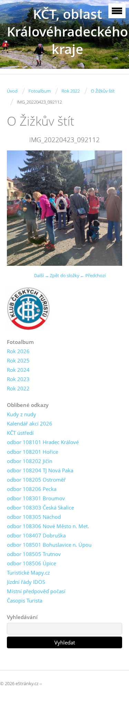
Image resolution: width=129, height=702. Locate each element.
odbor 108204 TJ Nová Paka (40, 470)
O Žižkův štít (103, 91)
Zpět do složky (64, 275)
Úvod (12, 91)
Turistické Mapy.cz (28, 572)
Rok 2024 (18, 369)
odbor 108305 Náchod (34, 516)
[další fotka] (111, 208)
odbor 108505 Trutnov (34, 554)
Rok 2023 (18, 379)
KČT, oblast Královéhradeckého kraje (67, 31)
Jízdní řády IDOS (26, 581)
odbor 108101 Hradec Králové (43, 442)
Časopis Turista (24, 600)
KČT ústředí (20, 432)
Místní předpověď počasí (36, 591)
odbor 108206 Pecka (31, 488)
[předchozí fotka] (18, 208)
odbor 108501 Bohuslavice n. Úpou (49, 544)
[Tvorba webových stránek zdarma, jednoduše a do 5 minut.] (41, 684)
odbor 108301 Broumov (36, 498)
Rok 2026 (18, 351)
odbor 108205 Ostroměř (36, 479)
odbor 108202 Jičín (29, 461)
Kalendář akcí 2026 (29, 423)
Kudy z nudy (21, 414)
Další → (41, 275)
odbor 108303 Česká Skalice (40, 507)
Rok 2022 (71, 91)
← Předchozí (93, 275)
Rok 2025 (18, 360)
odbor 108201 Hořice (32, 451)
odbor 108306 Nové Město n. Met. (48, 526)
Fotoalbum (40, 91)
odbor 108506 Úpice (31, 563)
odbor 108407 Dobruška (36, 535)
